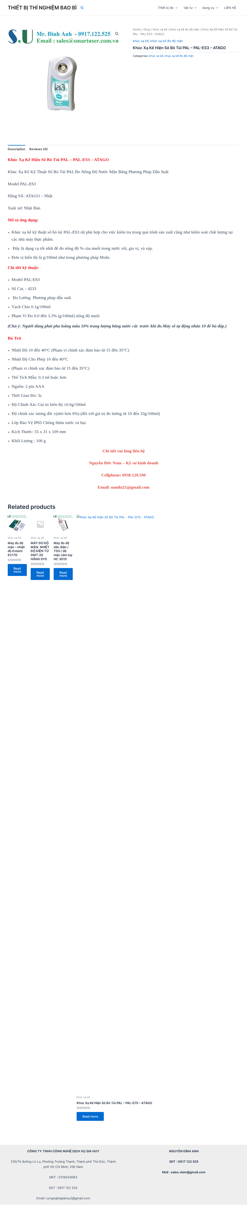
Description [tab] (16, 149)
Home (137, 29)
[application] (176, 7)
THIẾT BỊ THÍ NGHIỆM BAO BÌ (42, 8)
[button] (116, 33)
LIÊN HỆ (230, 8)
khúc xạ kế (160, 29)
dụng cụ (208, 8)
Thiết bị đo (166, 8)
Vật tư (188, 8)
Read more (17, 569)
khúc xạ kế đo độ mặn (184, 29)
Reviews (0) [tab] (38, 149)
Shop (146, 29)
